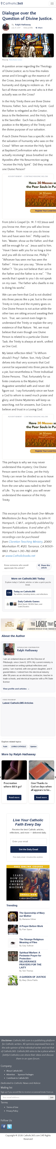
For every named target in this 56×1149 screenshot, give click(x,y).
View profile (28, 28)
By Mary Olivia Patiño (28, 980)
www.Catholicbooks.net (20, 555)
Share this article (45, 566)
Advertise (10, 1074)
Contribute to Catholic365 (17, 1078)
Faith (5, 747)
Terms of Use (12, 1107)
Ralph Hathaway (23, 24)
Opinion (33, 747)
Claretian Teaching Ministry (26, 541)
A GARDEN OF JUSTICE (32, 977)
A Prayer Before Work (31, 926)
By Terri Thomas (26, 971)
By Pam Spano (25, 929)
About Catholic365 (14, 1071)
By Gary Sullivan (26, 946)
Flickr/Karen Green (15, 60)
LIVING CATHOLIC (18, 747)
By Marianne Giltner (27, 919)
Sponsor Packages (26, 1074)
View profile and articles (16, 689)
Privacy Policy (12, 1111)
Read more (14, 797)
